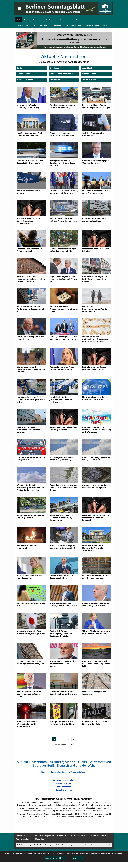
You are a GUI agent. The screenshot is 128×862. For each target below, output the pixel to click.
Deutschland (50, 20)
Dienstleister (57, 25)
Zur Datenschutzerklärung (55, 858)
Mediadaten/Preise (92, 25)
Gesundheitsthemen (41, 25)
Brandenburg (37, 20)
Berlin (26, 20)
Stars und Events (65, 20)
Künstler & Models (73, 25)
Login (105, 25)
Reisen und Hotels (23, 25)
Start (18, 20)
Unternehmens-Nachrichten (86, 20)
